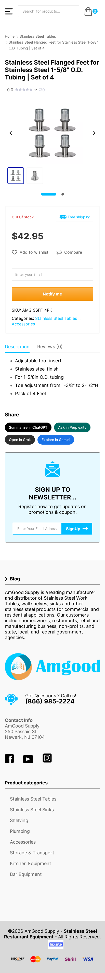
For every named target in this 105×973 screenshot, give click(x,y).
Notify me (52, 293)
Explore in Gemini (56, 439)
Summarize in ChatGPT (28, 427)
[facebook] (10, 761)
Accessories (23, 323)
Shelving (19, 820)
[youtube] (28, 761)
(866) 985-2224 (49, 701)
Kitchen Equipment (30, 863)
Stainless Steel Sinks (32, 809)
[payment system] (52, 962)
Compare (73, 252)
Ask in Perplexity (72, 427)
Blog (15, 578)
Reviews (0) (50, 346)
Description (17, 346)
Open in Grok (20, 439)
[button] (11, 133)
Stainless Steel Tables (38, 36)
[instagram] (47, 761)
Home (10, 36)
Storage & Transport (32, 852)
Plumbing (20, 831)
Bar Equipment (26, 874)
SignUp (73, 528)
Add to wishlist (34, 252)
